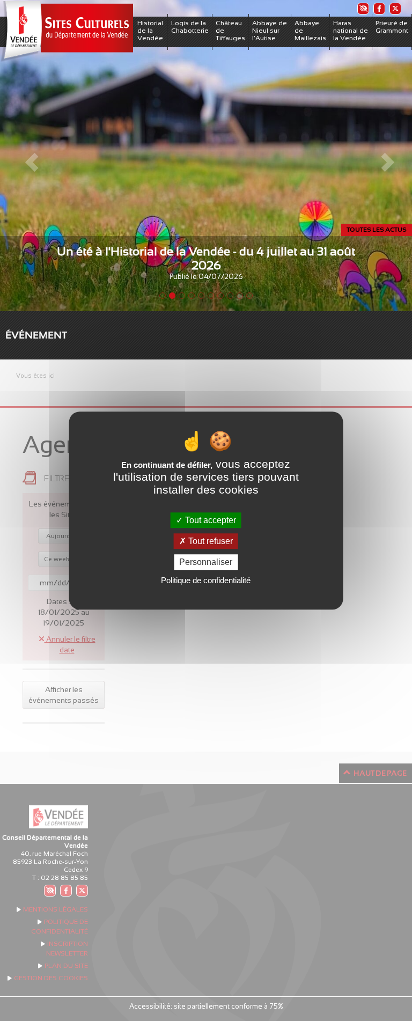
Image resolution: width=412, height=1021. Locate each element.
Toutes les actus (377, 229)
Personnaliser (205, 562)
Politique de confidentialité (206, 580)
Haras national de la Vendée (350, 30)
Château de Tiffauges (230, 30)
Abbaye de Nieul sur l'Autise (269, 30)
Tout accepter (209, 520)
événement (36, 335)
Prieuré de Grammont (392, 26)
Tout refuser (209, 541)
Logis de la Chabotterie (190, 26)
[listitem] (363, 8)
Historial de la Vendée (150, 30)
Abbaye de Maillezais (310, 30)
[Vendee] (66, 31)
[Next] (381, 155)
